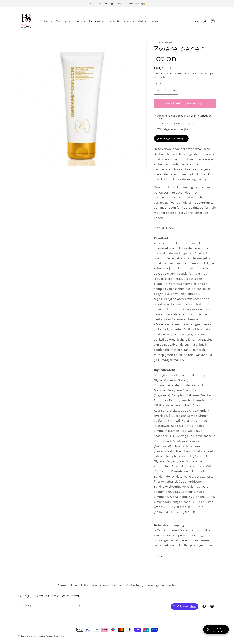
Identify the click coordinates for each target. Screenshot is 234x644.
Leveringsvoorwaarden (161, 585)
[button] (46, 21)
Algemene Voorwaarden (107, 585)
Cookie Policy (134, 585)
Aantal (158, 83)
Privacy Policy (80, 585)
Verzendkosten (178, 73)
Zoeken (62, 585)
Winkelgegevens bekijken (173, 129)
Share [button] (161, 556)
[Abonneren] (79, 606)
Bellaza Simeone (36, 636)
